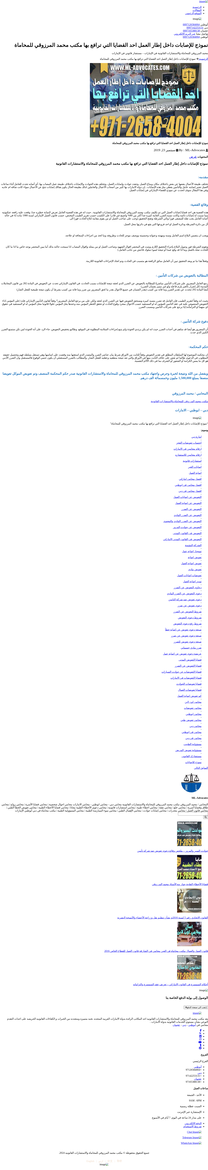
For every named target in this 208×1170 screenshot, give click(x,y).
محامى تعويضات (193, 708)
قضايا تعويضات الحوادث (189, 683)
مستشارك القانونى (192, 756)
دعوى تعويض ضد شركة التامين (185, 599)
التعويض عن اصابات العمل (187, 497)
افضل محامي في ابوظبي (188, 485)
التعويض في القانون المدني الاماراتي (182, 539)
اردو (101, 1161)
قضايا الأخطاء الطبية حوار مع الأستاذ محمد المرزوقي (180, 884)
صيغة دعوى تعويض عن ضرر (186, 635)
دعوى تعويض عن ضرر (190, 605)
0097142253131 (195, 27)
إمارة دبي (196, 436)
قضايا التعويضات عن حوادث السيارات (182, 671)
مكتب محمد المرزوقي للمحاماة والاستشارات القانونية (179, 401)
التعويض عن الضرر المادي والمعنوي (182, 521)
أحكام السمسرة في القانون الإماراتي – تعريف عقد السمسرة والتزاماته (170, 984)
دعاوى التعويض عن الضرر (188, 587)
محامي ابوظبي (194, 714)
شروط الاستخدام (192, 1126)
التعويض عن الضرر (191, 509)
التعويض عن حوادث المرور (187, 527)
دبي (184, 1025)
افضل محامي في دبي (190, 491)
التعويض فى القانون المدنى (187, 533)
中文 (110, 1161)
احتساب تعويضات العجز (189, 442)
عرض (193, 156)
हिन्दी (119, 1161)
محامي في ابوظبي (192, 732)
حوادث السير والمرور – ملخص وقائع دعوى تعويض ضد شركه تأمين (172, 850)
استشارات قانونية (192, 460)
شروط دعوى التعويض (190, 617)
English (90, 1161)
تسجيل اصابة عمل (192, 551)
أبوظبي (192, 1025)
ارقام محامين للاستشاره (188, 454)
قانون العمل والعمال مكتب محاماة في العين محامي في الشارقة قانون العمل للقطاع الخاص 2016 (156, 951)
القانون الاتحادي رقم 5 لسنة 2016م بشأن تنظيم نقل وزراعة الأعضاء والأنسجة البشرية (162, 917)
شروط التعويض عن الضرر (187, 611)
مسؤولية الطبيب (193, 744)
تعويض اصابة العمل (191, 563)
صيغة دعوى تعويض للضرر (188, 641)
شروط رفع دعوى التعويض (187, 623)
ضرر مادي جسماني (191, 647)
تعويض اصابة (195, 557)
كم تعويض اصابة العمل (189, 696)
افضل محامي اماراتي (190, 479)
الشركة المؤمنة (193, 545)
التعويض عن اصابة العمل (188, 503)
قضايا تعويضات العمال (190, 690)
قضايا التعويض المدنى (190, 659)
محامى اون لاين (193, 702)
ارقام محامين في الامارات (188, 448)
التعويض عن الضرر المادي (188, 515)
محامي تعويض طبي (191, 720)
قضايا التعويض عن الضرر (188, 665)
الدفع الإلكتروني (193, 1123)
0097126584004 (191, 24)
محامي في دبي (193, 738)
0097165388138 (191, 30)
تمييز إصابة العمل (192, 581)
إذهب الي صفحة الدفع (197, 1007)
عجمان (176, 1025)
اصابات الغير (195, 467)
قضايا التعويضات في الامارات (186, 677)
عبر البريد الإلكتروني (184, 33)
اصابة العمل (195, 473)
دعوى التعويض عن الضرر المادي (184, 593)
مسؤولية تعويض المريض (188, 750)
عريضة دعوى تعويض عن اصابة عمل (182, 653)
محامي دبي (195, 726)
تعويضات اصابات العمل (189, 575)
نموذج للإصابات (193, 762)
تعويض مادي (195, 569)
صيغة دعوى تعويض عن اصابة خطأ (183, 629)
